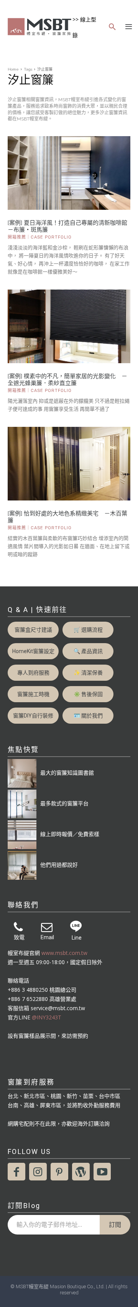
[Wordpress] (81, 1171)
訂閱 (115, 1224)
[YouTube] (102, 1171)
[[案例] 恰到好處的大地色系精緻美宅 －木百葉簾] (69, 463)
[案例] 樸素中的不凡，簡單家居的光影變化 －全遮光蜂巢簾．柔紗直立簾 (67, 380)
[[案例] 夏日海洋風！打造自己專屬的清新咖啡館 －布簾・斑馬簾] (69, 173)
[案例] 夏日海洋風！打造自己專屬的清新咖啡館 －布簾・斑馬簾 (69, 226)
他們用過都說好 (59, 864)
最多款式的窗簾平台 (64, 803)
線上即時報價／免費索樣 (69, 834)
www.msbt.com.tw (64, 952)
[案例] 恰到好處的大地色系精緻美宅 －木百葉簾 (67, 517)
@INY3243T (46, 1017)
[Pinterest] (59, 1171)
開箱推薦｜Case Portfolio (40, 237)
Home (13, 69)
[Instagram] (38, 1171)
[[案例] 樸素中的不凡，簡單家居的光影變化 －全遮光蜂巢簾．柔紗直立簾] (69, 326)
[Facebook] (16, 1171)
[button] (112, 27)
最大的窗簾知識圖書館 (67, 772)
